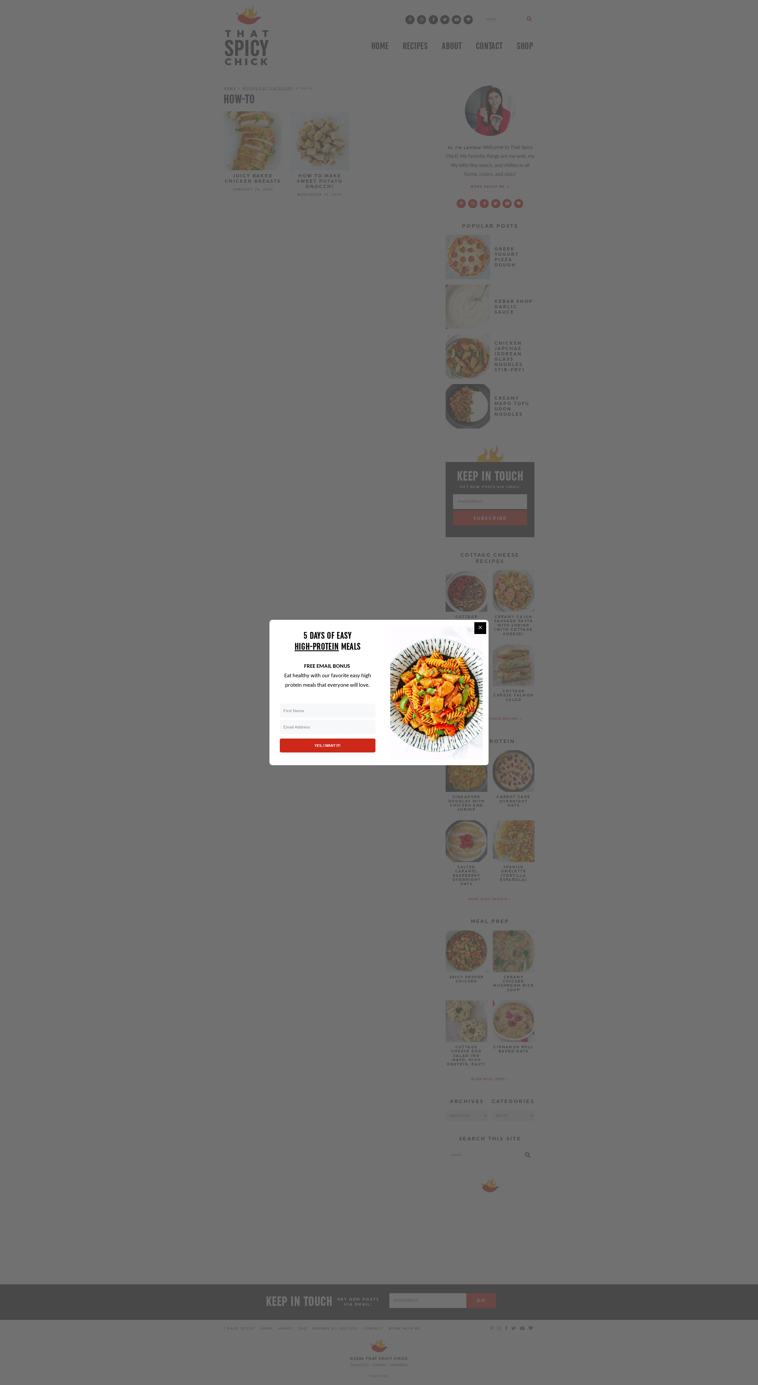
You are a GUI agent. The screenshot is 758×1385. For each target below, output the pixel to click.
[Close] (480, 628)
